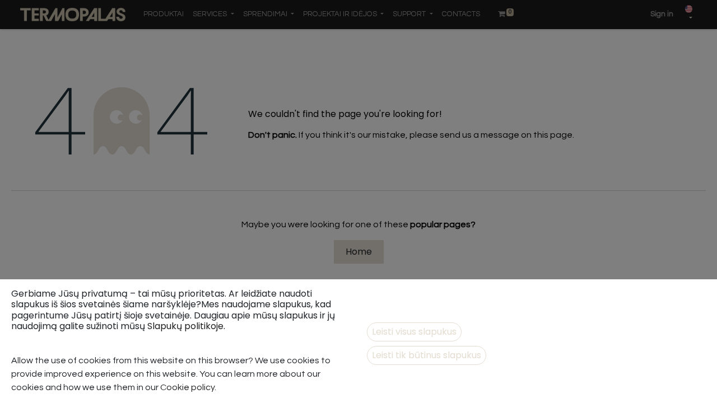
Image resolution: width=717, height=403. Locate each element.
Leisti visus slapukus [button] (414, 331)
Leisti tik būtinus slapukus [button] (426, 355)
